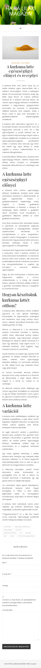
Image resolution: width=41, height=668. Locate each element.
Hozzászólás (7, 610)
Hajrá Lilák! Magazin (20, 11)
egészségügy (8, 530)
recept (12, 536)
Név (4, 562)
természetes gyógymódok (26, 536)
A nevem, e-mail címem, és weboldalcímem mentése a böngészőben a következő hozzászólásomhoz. (19, 602)
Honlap (5, 585)
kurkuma (28, 533)
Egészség (15, 63)
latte (5, 536)
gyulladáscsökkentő (10, 533)
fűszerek (18, 530)
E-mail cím (7, 574)
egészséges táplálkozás (22, 527)
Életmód (25, 63)
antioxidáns (7, 527)
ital (21, 533)
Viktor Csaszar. (31, 664)
